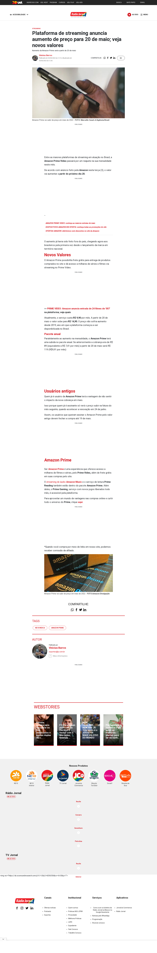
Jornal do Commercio (124, 908)
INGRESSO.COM (33, 2)
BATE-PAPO (131, 2)
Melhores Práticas (74, 918)
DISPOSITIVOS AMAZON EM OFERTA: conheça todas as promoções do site (76, 227)
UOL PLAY (70, 2)
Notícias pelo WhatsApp (100, 916)
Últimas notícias (50, 908)
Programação (97, 919)
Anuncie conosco (98, 923)
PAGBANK (53, 2)
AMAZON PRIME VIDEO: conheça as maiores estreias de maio (70, 223)
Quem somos (73, 908)
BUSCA (119, 2)
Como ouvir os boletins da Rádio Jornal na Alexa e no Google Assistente (102, 910)
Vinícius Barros (45, 55)
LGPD (70, 922)
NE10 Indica (40, 628)
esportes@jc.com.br (57, 652)
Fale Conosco (73, 929)
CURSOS (62, 2)
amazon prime (57, 628)
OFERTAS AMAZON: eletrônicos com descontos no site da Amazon (72, 231)
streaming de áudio (64, 482)
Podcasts (47, 911)
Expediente (72, 926)
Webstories (47, 706)
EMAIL (142, 2)
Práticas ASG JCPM (75, 911)
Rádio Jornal (120, 911)
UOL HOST (44, 2)
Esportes (47, 915)
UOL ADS (79, 2)
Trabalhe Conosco (74, 933)
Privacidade (72, 915)
